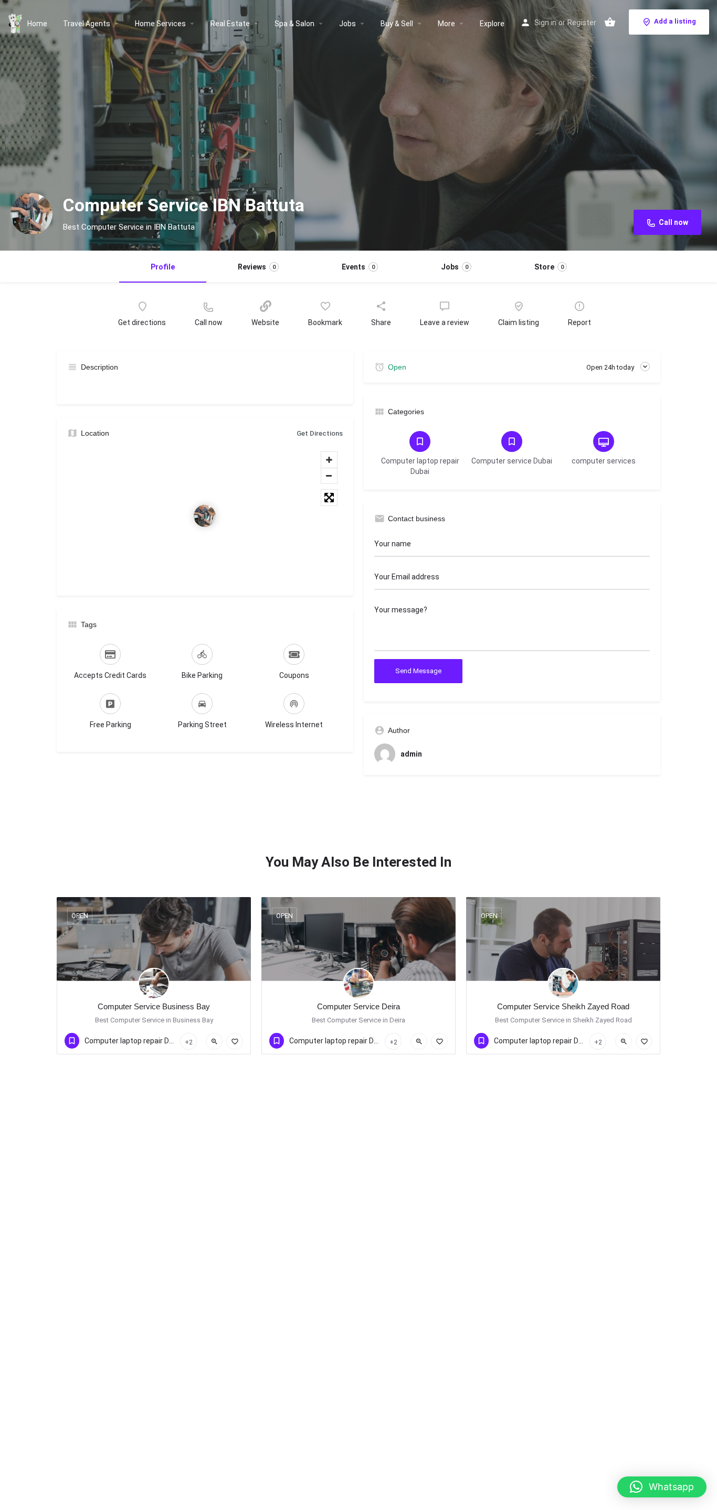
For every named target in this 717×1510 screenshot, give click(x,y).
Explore (492, 23)
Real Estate (230, 23)
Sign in (545, 22)
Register (581, 22)
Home (37, 23)
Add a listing (675, 21)
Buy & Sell (397, 23)
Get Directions (320, 433)
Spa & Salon (294, 23)
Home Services (160, 23)
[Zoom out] (329, 475)
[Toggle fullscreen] (329, 497)
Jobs (347, 23)
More (446, 23)
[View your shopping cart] (610, 22)
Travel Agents (86, 23)
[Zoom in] (329, 460)
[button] (662, 1486)
